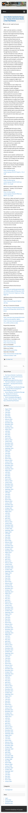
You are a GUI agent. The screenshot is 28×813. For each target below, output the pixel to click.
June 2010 (7, 738)
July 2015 (7, 636)
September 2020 (9, 530)
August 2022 (8, 491)
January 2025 (8, 441)
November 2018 (9, 568)
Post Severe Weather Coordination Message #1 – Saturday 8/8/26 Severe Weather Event (13, 383)
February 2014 (8, 665)
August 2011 (8, 716)
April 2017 (7, 600)
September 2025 (9, 427)
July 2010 (7, 737)
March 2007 (8, 779)
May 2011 (7, 721)
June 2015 (7, 638)
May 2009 (7, 750)
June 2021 (7, 515)
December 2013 (9, 668)
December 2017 (9, 586)
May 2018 (7, 578)
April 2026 (7, 415)
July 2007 (7, 773)
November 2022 (9, 486)
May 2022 (7, 496)
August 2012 (8, 696)
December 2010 (9, 730)
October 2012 (8, 692)
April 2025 (7, 436)
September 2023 (9, 468)
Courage (20, 809)
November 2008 (9, 757)
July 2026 (7, 410)
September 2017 (9, 591)
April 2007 (7, 778)
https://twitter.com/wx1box (10, 350)
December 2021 (9, 504)
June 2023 (7, 474)
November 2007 (9, 767)
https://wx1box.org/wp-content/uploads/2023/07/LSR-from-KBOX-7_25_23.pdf (13, 182)
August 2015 (8, 634)
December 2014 (9, 648)
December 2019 (9, 545)
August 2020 (8, 532)
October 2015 (8, 631)
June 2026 (7, 412)
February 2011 (8, 726)
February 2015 (8, 644)
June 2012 (7, 699)
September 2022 (9, 489)
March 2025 (8, 438)
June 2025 (7, 433)
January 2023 (8, 482)
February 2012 (8, 706)
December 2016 (9, 607)
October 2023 (8, 467)
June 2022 (7, 494)
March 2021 (8, 520)
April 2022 (7, 498)
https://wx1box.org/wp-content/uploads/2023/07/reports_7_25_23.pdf (14, 172)
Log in (6, 798)
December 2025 (9, 422)
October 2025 (8, 426)
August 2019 (8, 552)
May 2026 (7, 414)
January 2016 (8, 626)
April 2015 (7, 641)
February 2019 (8, 562)
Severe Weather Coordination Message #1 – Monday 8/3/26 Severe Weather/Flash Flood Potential (14, 393)
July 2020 (7, 533)
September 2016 (9, 612)
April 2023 (7, 477)
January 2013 (8, 687)
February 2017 (8, 603)
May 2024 (7, 455)
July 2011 (7, 718)
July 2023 (7, 472)
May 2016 (7, 619)
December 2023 (9, 463)
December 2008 (9, 755)
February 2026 (8, 419)
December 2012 (9, 689)
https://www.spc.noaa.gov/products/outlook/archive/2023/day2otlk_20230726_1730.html (14, 309)
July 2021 (7, 513)
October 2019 (8, 549)
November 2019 (9, 547)
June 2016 (7, 617)
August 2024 (8, 450)
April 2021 (7, 518)
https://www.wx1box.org (10, 342)
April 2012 (7, 702)
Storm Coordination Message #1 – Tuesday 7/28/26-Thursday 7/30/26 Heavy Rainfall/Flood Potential (13, 399)
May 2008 (7, 761)
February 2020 (8, 542)
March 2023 (8, 479)
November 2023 (9, 465)
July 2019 (7, 554)
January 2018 (8, 585)
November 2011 (9, 711)
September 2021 (9, 509)
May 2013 (7, 680)
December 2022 (9, 484)
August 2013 (8, 675)
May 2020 (7, 537)
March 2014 (8, 663)
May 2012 (7, 701)
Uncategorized (9, 359)
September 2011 (9, 714)
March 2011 (8, 725)
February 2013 (8, 685)
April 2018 (7, 579)
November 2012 (9, 691)
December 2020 (9, 525)
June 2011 (7, 720)
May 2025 (7, 434)
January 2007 (8, 781)
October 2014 (8, 651)
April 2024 (7, 457)
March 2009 (8, 754)
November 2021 (9, 506)
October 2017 (8, 590)
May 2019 (7, 557)
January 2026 (8, 421)
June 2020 (7, 535)
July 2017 (7, 595)
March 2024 (8, 458)
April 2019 (7, 559)
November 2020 (9, 527)
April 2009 (7, 752)
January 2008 (8, 766)
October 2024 (8, 446)
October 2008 (8, 759)
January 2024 (8, 462)
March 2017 (8, 602)
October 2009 (8, 747)
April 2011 (7, 723)
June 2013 (7, 679)
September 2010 (9, 733)
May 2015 (7, 639)
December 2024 (9, 443)
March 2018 (8, 581)
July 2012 (7, 697)
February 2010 (8, 742)
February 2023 (8, 480)
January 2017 (8, 605)
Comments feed (9, 801)
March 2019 (8, 561)
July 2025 (7, 431)
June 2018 (7, 576)
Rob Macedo (16, 24)
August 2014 (8, 655)
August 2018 (8, 573)
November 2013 (9, 670)
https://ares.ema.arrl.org (10, 341)
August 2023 (8, 470)
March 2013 (8, 684)
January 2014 (8, 667)
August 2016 (8, 614)
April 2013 (7, 682)
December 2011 (9, 709)
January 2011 (8, 728)
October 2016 (8, 610)
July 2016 (7, 615)
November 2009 (9, 745)
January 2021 (8, 523)
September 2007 (9, 771)
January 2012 (8, 708)
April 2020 (7, 539)
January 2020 (8, 544)
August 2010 (8, 735)
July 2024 (7, 451)
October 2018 (8, 569)
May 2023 (7, 475)
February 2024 (8, 460)
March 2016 (8, 622)
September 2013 (9, 673)
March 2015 (8, 643)
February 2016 (8, 624)
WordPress (13, 809)
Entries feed (8, 799)
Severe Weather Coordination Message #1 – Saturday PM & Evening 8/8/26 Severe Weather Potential (14, 388)
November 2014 (9, 650)
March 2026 (8, 417)
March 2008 (8, 762)
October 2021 (8, 508)
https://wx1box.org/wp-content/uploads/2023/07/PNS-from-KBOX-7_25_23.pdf (13, 193)
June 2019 (7, 556)
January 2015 (8, 646)
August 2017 (8, 593)
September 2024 (9, 448)
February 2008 (8, 764)
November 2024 (9, 445)
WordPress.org (8, 803)
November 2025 (9, 424)
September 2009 (9, 749)
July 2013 (7, 677)
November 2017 (9, 588)
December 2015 (9, 627)
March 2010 (8, 740)
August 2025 (8, 429)
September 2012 (9, 694)
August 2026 (8, 409)
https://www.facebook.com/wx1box (12, 346)
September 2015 (9, 632)
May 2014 (7, 660)
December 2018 (9, 566)
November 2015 (9, 629)
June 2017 (7, 597)
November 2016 (9, 609)
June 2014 (7, 658)
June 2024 (7, 453)
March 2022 (8, 499)
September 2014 (9, 653)
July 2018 (7, 574)
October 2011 (8, 713)
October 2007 (8, 769)
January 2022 (8, 503)
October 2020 (8, 528)
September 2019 (9, 550)
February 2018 (8, 583)
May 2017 (7, 598)
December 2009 (9, 743)
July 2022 (7, 492)
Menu (4, 11)
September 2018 (9, 571)
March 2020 (8, 540)
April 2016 (7, 620)
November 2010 (9, 732)
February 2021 (8, 521)
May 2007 (7, 776)
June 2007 (7, 774)
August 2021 (8, 511)
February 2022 (8, 501)
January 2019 (8, 564)
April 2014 (7, 661)
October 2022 (8, 487)
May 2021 (7, 516)
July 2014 (7, 656)
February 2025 (8, 439)
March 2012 (8, 704)
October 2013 (8, 672)
